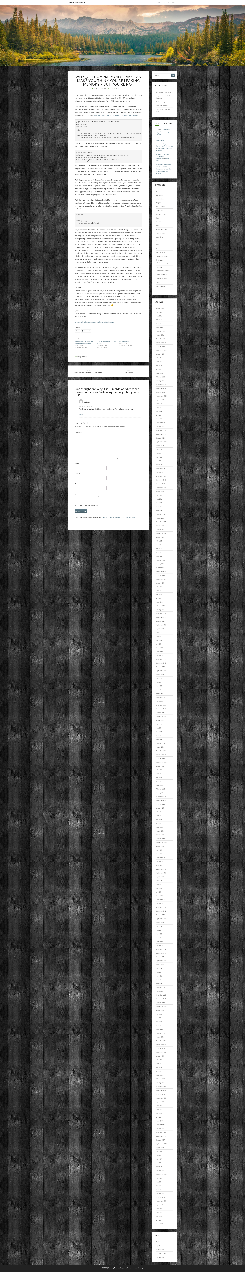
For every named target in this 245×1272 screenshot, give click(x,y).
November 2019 (161, 617)
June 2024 (159, 407)
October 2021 (160, 529)
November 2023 (161, 434)
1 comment (120, 89)
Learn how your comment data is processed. (119, 517)
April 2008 (159, 1117)
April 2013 (159, 892)
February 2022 (160, 514)
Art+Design (159, 195)
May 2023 (159, 457)
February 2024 (160, 423)
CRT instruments (124, 342)
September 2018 (161, 671)
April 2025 (159, 369)
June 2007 (159, 1155)
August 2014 (160, 846)
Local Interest (160, 233)
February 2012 (160, 942)
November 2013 (161, 869)
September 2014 (161, 842)
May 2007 (159, 1159)
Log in (158, 1246)
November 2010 (161, 999)
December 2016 (161, 751)
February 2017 (160, 743)
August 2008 (160, 1102)
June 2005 (159, 1212)
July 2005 (159, 1209)
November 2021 (161, 526)
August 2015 (160, 808)
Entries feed (160, 1249)
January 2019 (160, 655)
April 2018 (159, 690)
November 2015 (161, 800)
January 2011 (160, 991)
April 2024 (159, 415)
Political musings (163, 263)
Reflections (159, 260)
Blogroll (158, 203)
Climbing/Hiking (161, 214)
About (174, 2)
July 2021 (159, 541)
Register (158, 1242)
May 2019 (159, 640)
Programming (82, 356)
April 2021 (159, 552)
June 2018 (159, 682)
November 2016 (161, 755)
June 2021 (159, 545)
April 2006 (159, 1190)
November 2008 (161, 1090)
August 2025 (160, 354)
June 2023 (159, 453)
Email (77, 474)
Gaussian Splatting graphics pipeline (163, 171)
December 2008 (161, 1086)
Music (157, 245)
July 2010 (159, 1014)
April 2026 (159, 323)
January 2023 (160, 472)
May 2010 (159, 1022)
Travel (158, 283)
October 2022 (160, 484)
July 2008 (159, 1106)
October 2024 (160, 392)
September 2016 (161, 762)
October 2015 (160, 804)
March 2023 (159, 465)
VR (157, 290)
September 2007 (161, 1144)
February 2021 (160, 560)
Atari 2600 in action (162, 106)
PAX (157, 248)
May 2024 (159, 411)
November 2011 (161, 953)
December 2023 (161, 430)
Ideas (157, 226)
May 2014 (159, 850)
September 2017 (161, 716)
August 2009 (160, 1056)
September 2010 (161, 1006)
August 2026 (160, 308)
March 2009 (159, 1075)
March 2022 (159, 510)
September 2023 (161, 442)
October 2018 (160, 667)
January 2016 (160, 793)
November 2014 (161, 835)
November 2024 (161, 388)
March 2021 (159, 556)
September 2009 (161, 1052)
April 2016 (159, 781)
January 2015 (160, 831)
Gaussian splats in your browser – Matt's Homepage (163, 167)
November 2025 (161, 343)
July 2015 (159, 812)
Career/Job (159, 210)
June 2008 (159, 1109)
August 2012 (160, 922)
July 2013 (159, 880)
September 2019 (161, 625)
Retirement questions (163, 102)
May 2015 (159, 819)
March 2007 (159, 1167)
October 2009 (160, 1048)
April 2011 (159, 980)
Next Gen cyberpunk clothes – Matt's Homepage (162, 156)
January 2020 (160, 610)
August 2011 (160, 964)
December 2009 (161, 1041)
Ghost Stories (160, 222)
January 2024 (160, 426)
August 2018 (160, 674)
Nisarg (140, 1268)
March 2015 (159, 827)
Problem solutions (163, 270)
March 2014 (159, 854)
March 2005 (159, 1224)
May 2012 (159, 934)
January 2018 (160, 701)
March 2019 (159, 648)
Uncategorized (160, 286)
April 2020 (159, 598)
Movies (158, 241)
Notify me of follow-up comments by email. (90, 497)
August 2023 (160, 446)
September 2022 (161, 488)
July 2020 (159, 587)
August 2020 (160, 583)
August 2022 (160, 491)
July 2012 (159, 926)
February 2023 (160, 468)
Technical (159, 267)
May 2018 (159, 686)
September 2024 (161, 396)
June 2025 (159, 362)
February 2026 (160, 331)
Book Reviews (160, 206)
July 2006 (159, 1178)
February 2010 (160, 1033)
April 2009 (159, 1071)
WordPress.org (160, 1257)
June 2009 (159, 1064)
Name (77, 463)
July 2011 (159, 968)
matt (112, 89)
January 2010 (160, 1037)
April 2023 (159, 461)
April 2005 (159, 1220)
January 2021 (160, 564)
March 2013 (159, 896)
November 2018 (161, 663)
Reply (81, 414)
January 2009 (160, 1083)
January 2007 (160, 1170)
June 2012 (159, 930)
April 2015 (159, 823)
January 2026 (160, 335)
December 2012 (161, 907)
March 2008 (159, 1121)
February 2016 (160, 789)
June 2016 (159, 774)
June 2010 (159, 1018)
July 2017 (159, 724)
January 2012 (160, 945)
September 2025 (161, 350)
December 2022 (161, 476)
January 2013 (160, 903)
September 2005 (161, 1201)
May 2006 (159, 1186)
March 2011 (159, 983)
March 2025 (159, 373)
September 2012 (161, 919)
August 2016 (160, 766)
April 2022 (159, 507)
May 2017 (159, 732)
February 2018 (160, 697)
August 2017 (160, 720)
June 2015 (159, 816)
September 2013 (161, 873)
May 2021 (159, 549)
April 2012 (159, 938)
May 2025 (159, 365)
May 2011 (159, 976)
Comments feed (161, 1253)
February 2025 (160, 377)
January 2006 (160, 1193)
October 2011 (160, 957)
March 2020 (159, 602)
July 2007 (159, 1151)
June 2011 (159, 972)
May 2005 (159, 1216)
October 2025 (160, 346)
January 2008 (160, 1128)
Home (158, 2)
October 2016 (160, 758)
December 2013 (161, 865)
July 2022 (159, 495)
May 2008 (159, 1113)
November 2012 (161, 911)
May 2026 (159, 320)
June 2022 (159, 499)
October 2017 (160, 713)
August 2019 (160, 629)
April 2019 (159, 644)
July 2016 (159, 770)
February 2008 (160, 1125)
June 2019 (159, 636)
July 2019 (159, 633)
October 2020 (160, 575)
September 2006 (161, 1174)
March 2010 (159, 1029)
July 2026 (159, 312)
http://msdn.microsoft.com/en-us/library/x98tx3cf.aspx (117, 115)
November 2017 (161, 709)
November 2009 (161, 1045)
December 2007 (161, 1132)
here (95, 115)
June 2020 (159, 590)
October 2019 (160, 621)
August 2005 (160, 1205)
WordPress (127, 1268)
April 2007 (159, 1163)
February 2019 (160, 652)
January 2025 (160, 381)
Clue (157, 218)
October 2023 (160, 438)
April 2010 (159, 1025)
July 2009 (159, 1060)
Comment (79, 432)
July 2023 (159, 449)
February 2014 (160, 858)
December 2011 (161, 949)
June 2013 (159, 884)
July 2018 (159, 678)
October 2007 (160, 1140)
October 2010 (160, 1003)
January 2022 (160, 518)
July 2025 (159, 358)
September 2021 (161, 533)
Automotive (160, 199)
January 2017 (160, 747)
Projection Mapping (162, 256)
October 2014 (160, 838)
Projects (166, 2)
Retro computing (163, 278)
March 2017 (159, 739)
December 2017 (161, 705)
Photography (160, 252)
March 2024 (159, 419)
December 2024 (161, 385)
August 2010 (160, 1010)
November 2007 (161, 1136)
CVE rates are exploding (163, 92)
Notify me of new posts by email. (87, 505)
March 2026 (159, 327)
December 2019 (161, 613)
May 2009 (159, 1067)
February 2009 (160, 1079)
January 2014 (160, 861)
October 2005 (160, 1197)
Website (78, 484)
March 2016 (159, 785)
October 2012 (160, 915)
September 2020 (161, 579)
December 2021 (161, 522)
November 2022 (161, 480)
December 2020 (161, 568)
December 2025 (161, 339)
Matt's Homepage (77, 2)
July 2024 (159, 404)
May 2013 (159, 888)
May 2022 (159, 503)
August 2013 (160, 877)
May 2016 (159, 777)
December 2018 (161, 659)
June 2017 (159, 728)
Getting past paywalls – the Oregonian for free (164, 132)
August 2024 (160, 400)
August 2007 (160, 1148)
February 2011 (160, 987)
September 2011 (161, 961)
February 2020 (160, 606)
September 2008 (161, 1098)
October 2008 (160, 1094)
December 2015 (161, 797)
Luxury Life (159, 237)
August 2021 (160, 537)
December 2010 (161, 995)
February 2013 (160, 900)
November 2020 (161, 571)
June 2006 (159, 1182)
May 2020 (159, 594)
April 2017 (159, 735)
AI (156, 191)
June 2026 (159, 316)
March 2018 (159, 694)
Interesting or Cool (162, 229)
